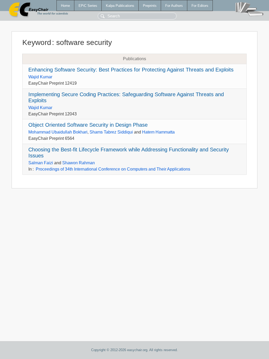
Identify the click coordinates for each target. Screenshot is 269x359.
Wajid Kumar (40, 77)
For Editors (200, 6)
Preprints (150, 6)
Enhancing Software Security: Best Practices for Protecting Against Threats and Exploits (131, 70)
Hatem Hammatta (158, 132)
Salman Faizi (40, 163)
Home (65, 6)
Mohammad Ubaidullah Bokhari (57, 132)
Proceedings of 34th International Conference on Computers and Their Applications (113, 169)
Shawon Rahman (78, 163)
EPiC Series (88, 6)
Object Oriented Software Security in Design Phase (88, 125)
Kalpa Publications (120, 6)
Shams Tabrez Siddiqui (111, 132)
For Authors (174, 6)
